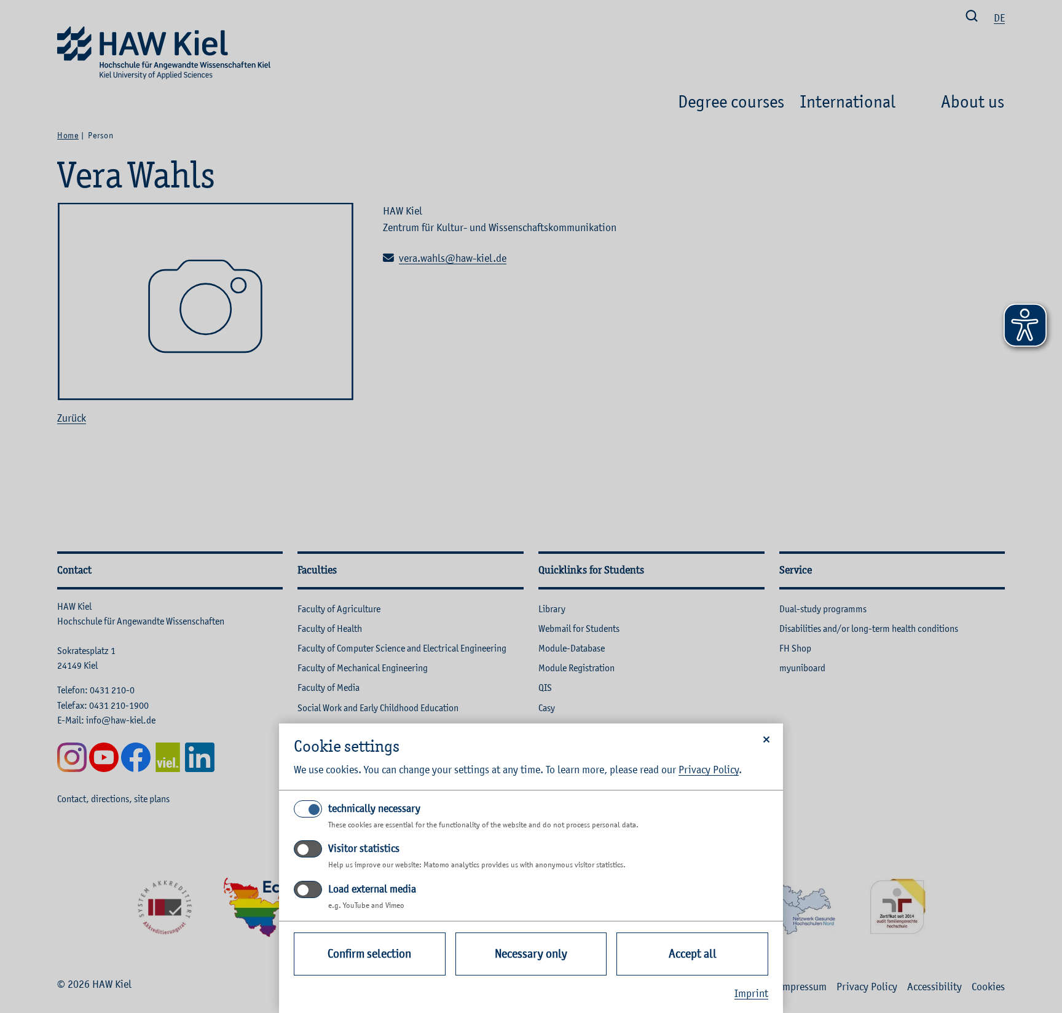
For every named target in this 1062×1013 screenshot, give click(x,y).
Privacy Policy (708, 769)
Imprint (751, 993)
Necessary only (531, 954)
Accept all (693, 954)
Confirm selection (369, 954)
